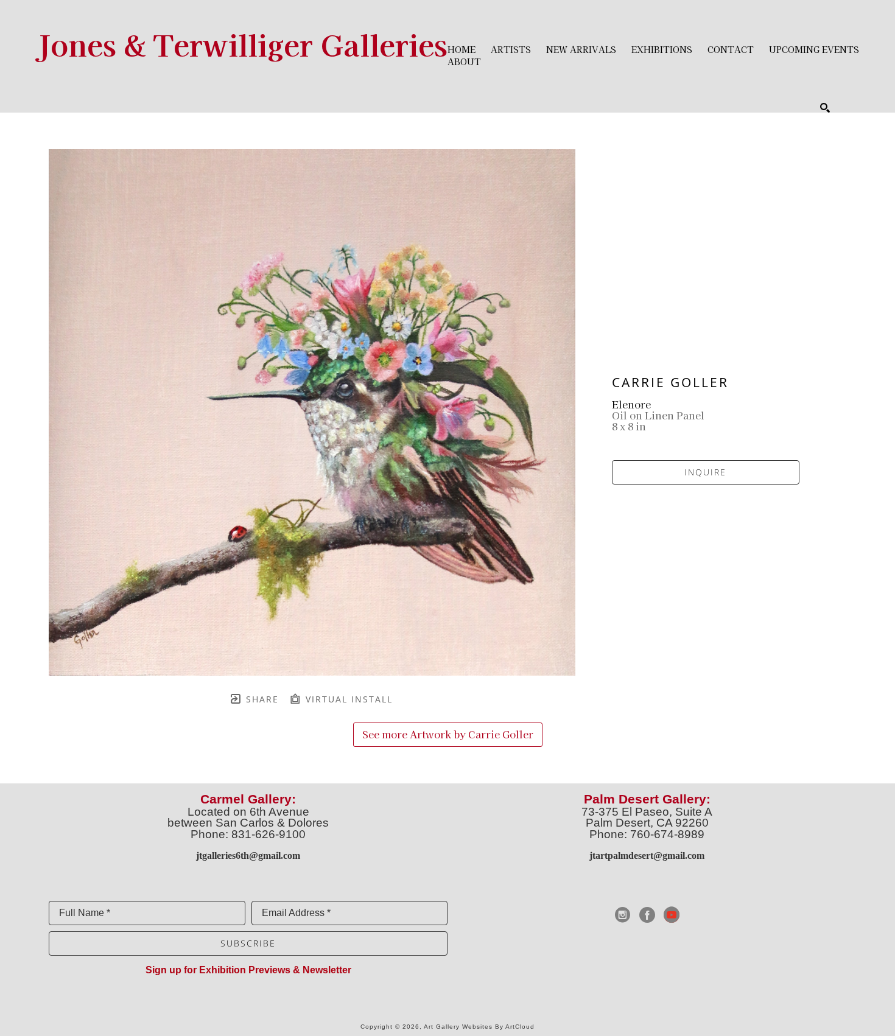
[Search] (825, 108)
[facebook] (647, 915)
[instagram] (623, 915)
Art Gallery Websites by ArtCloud (479, 1026)
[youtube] (671, 915)
